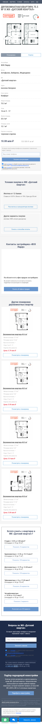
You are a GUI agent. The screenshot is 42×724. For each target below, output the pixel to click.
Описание (5, 2)
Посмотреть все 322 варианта (21, 609)
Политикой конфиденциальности (20, 165)
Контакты (26, 2)
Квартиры (12, 2)
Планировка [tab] (11, 55)
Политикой (18, 713)
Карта (32, 2)
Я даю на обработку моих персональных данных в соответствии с (19, 164)
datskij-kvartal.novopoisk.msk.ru (10, 702)
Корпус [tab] (30, 55)
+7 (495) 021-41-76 (11, 666)
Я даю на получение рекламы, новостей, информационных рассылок (16, 168)
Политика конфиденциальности (10, 716)
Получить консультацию (21, 159)
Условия (19, 2)
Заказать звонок (21, 646)
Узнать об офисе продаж (21, 289)
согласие (9, 164)
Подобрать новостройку (21, 693)
